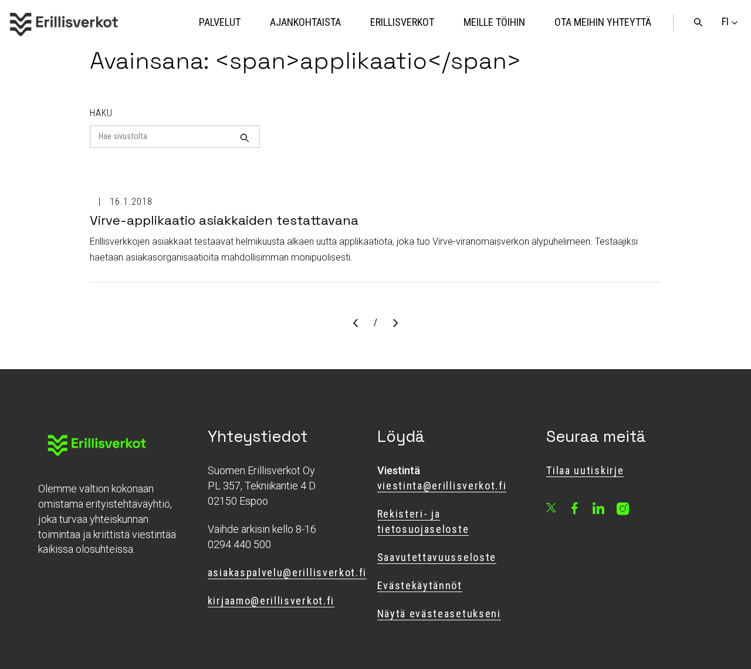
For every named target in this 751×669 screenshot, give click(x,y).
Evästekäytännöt (419, 585)
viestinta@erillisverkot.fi (442, 485)
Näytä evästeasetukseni (439, 613)
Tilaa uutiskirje (585, 470)
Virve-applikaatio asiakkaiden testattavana (224, 220)
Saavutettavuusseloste (437, 557)
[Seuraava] (395, 323)
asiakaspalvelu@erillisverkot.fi (287, 572)
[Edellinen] (355, 323)
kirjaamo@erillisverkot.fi (271, 600)
